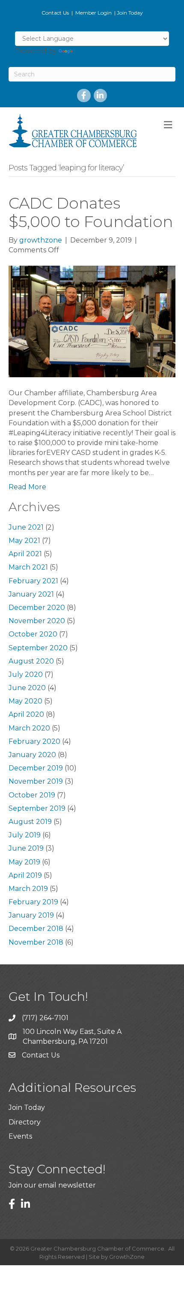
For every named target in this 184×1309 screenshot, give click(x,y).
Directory (25, 1122)
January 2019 (31, 915)
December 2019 (36, 768)
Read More (27, 487)
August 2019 (30, 822)
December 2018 (36, 928)
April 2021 (25, 554)
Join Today (130, 12)
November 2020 (37, 621)
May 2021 (24, 540)
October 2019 (32, 795)
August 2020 (31, 661)
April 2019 (25, 875)
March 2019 (28, 889)
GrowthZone (127, 1256)
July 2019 (25, 835)
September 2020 (38, 648)
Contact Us (55, 12)
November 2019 (36, 781)
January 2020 (32, 755)
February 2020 (34, 741)
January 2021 (31, 594)
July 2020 (26, 674)
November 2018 (36, 942)
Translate (90, 51)
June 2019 (26, 848)
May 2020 (25, 701)
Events (20, 1136)
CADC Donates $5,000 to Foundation (91, 212)
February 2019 (33, 902)
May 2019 (24, 862)
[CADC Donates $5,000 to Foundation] (92, 321)
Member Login (93, 12)
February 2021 (33, 581)
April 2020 (26, 714)
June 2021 (26, 527)
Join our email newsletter (52, 1185)
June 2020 (27, 688)
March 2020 (29, 728)
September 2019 (37, 808)
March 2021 (28, 567)
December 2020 (37, 607)
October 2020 (33, 634)
